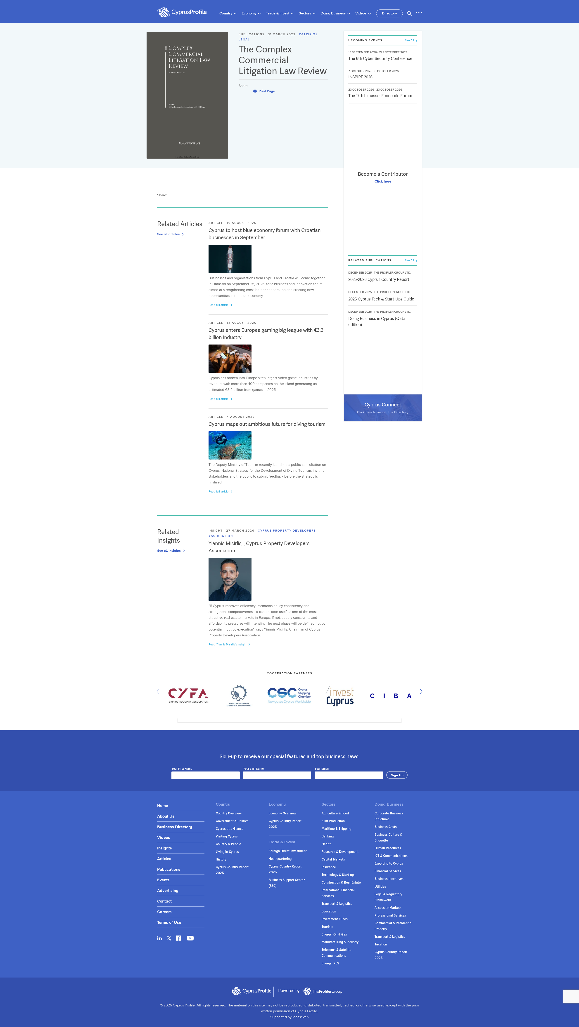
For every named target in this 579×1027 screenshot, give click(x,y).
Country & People (228, 844)
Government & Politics (232, 821)
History (221, 859)
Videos (361, 13)
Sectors (305, 13)
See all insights (169, 550)
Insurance (329, 867)
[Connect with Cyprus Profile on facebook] (178, 938)
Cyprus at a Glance (229, 829)
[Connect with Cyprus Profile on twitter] (169, 938)
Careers (164, 911)
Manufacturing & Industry (340, 942)
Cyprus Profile (182, 12)
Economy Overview (282, 813)
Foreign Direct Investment (288, 851)
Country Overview (229, 813)
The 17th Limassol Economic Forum (380, 95)
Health (326, 844)
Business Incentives (389, 879)
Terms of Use (169, 922)
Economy (249, 13)
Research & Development (340, 852)
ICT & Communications (391, 856)
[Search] (409, 13)
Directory (389, 13)
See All (410, 40)
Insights (164, 848)
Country (226, 13)
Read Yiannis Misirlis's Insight (228, 644)
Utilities (380, 887)
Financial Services (388, 871)
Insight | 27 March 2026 (232, 530)
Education (329, 911)
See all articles (168, 234)
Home (162, 805)
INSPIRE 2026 (360, 77)
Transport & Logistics (337, 904)
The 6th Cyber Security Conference (380, 58)
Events (163, 879)
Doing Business (334, 13)
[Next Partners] (420, 691)
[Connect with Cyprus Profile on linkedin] (159, 938)
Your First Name (181, 769)
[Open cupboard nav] (419, 12)
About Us (165, 816)
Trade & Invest (278, 13)
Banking (328, 836)
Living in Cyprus (227, 852)
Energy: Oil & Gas (334, 934)
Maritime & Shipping (336, 829)
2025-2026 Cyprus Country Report (378, 279)
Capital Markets (333, 859)
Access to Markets (388, 908)
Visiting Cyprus (227, 836)
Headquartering (280, 859)
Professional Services (390, 915)
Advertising (167, 890)
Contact (164, 901)
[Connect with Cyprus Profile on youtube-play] (190, 939)
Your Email (322, 769)
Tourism (327, 927)
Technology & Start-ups (338, 875)
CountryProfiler (322, 991)
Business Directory (174, 826)
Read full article (219, 305)
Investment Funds (335, 919)
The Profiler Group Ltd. (392, 272)
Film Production (333, 821)
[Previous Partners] (159, 691)
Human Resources (388, 848)
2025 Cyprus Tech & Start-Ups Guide (381, 299)
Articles (164, 858)
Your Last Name (253, 769)
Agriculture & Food (335, 813)
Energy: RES (330, 963)
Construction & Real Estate (341, 882)
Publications (168, 869)
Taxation (381, 944)
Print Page (266, 91)
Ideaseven (300, 1017)
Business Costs (386, 827)
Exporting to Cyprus (389, 863)
